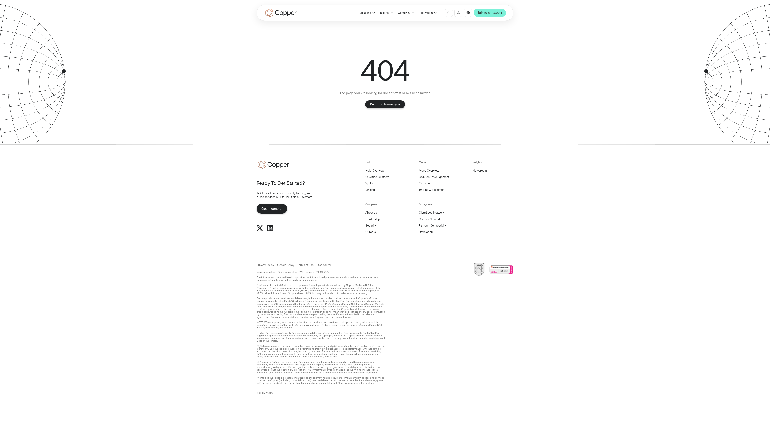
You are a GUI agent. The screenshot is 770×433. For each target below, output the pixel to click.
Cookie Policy (285, 265)
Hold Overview (374, 170)
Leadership (372, 219)
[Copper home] (287, 165)
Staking (370, 189)
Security (370, 225)
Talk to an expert (490, 13)
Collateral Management (434, 177)
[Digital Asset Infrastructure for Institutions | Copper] (281, 13)
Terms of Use (305, 265)
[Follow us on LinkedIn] (270, 228)
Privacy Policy (265, 265)
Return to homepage (385, 104)
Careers (370, 232)
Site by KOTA (265, 392)
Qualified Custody (377, 177)
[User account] (458, 13)
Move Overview (429, 170)
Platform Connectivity (432, 225)
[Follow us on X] (260, 228)
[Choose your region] (468, 13)
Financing (425, 183)
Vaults (369, 183)
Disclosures (324, 265)
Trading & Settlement (432, 189)
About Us (371, 212)
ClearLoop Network (431, 212)
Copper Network (430, 219)
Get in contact (271, 209)
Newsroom (480, 170)
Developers (426, 232)
